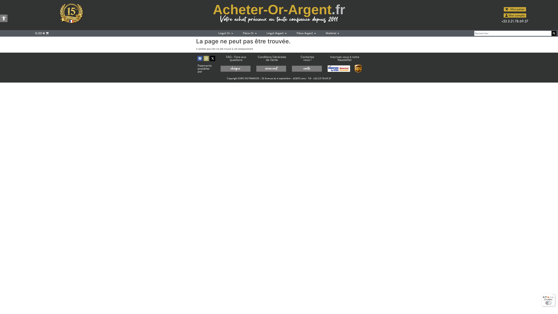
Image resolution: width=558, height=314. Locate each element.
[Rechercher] (554, 33)
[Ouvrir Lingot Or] (232, 33)
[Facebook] (200, 58)
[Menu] (553, 295)
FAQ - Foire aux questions (236, 58)
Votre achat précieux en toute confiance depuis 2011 (279, 19)
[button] (4, 18)
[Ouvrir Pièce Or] (255, 33)
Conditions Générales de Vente (272, 58)
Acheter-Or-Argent (279, 9)
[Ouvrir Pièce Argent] (315, 33)
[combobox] (512, 33)
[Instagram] (206, 58)
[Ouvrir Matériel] (338, 33)
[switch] (548, 303)
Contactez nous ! (307, 58)
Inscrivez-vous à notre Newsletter (344, 58)
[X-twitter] (212, 58)
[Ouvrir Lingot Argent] (285, 33)
